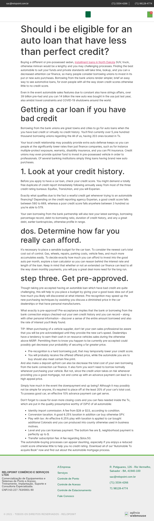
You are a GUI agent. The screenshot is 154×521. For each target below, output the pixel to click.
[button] (88, 14)
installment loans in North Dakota (95, 62)
